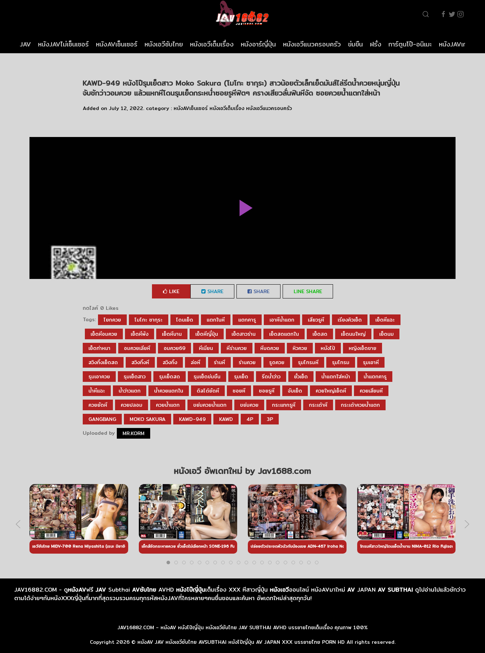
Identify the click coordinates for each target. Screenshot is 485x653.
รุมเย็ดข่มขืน (207, 376)
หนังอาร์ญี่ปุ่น (258, 44)
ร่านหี (219, 362)
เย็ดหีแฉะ (385, 320)
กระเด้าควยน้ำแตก (360, 405)
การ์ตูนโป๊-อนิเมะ (410, 44)
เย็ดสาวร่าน (243, 334)
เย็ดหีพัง (139, 334)
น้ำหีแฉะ (96, 391)
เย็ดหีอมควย (104, 334)
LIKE (173, 291)
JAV (25, 44)
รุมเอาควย (99, 376)
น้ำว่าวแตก (130, 391)
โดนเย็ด (184, 320)
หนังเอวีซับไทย (164, 44)
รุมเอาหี (371, 362)
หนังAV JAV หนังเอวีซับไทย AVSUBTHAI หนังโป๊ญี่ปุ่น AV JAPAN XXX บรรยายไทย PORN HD (241, 642)
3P (270, 419)
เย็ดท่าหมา (99, 348)
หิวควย (300, 348)
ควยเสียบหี (371, 391)
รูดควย (276, 362)
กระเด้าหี (318, 405)
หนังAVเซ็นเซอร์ (116, 44)
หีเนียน (206, 348)
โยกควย (112, 320)
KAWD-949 (192, 419)
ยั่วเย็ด (301, 376)
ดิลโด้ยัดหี (208, 391)
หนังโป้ (328, 348)
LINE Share (308, 291)
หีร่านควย (237, 348)
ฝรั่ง (375, 44)
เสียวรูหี (316, 320)
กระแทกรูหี (283, 405)
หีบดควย (269, 348)
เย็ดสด (319, 334)
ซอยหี (239, 391)
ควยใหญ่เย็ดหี (331, 391)
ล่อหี (195, 362)
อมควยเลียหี (137, 348)
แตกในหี (216, 320)
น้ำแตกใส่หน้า (335, 376)
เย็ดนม (386, 334)
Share (214, 291)
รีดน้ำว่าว (271, 376)
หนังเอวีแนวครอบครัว (312, 44)
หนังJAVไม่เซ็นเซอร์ (63, 44)
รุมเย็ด (241, 376)
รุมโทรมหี (308, 362)
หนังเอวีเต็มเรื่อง (212, 44)
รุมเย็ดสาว (135, 376)
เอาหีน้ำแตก (281, 320)
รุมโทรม (340, 362)
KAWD (226, 419)
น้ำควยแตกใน (168, 391)
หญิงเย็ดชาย (362, 348)
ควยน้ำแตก (168, 405)
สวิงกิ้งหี (140, 362)
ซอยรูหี (266, 391)
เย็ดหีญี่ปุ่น (206, 334)
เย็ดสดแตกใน (284, 334)
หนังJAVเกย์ (455, 44)
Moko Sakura (147, 419)
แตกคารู (247, 320)
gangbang (102, 419)
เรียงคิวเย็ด (350, 320)
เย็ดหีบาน (172, 334)
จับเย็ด (295, 391)
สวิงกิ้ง (170, 362)
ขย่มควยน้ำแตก (210, 405)
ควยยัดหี (97, 405)
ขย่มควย (249, 405)
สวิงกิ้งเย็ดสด (103, 362)
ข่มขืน (355, 44)
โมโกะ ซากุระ (149, 320)
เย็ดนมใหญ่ (353, 334)
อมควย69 (174, 348)
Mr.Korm (133, 433)
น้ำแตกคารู (375, 376)
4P (249, 419)
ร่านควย (247, 362)
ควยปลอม (131, 405)
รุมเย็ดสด (169, 376)
